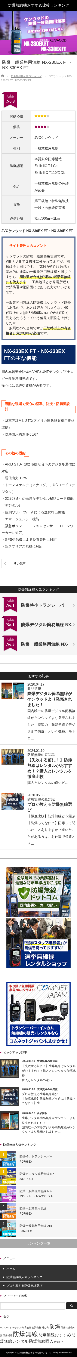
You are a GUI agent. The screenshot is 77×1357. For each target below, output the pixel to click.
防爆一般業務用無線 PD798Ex (32, 1211)
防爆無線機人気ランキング (24, 1277)
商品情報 (34, 688)
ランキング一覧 (38, 1243)
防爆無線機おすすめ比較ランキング (35, 1352)
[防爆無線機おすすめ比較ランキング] (38, 5)
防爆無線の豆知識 (41, 755)
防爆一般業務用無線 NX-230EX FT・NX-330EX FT (37, 1193)
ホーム (10, 1268)
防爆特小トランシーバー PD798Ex (35, 1159)
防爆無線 (25, 1334)
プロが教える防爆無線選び (40, 1094)
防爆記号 (59, 1342)
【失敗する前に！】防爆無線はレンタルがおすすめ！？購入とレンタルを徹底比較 (49, 1070)
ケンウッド (6, 1327)
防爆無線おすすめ (54, 1335)
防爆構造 (7, 1335)
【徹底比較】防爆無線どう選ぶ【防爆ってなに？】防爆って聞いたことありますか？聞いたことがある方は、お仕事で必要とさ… (51, 829)
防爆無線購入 (41, 1341)
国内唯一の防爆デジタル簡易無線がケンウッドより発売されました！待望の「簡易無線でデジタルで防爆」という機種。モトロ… (51, 724)
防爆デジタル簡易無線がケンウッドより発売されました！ (49, 699)
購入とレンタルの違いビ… (47, 783)
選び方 (45, 1327)
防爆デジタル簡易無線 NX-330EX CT (37, 1176)
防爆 (55, 1326)
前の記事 (20, 563)
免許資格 (36, 1327)
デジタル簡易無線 (21, 1327)
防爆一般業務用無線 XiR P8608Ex (35, 1228)
